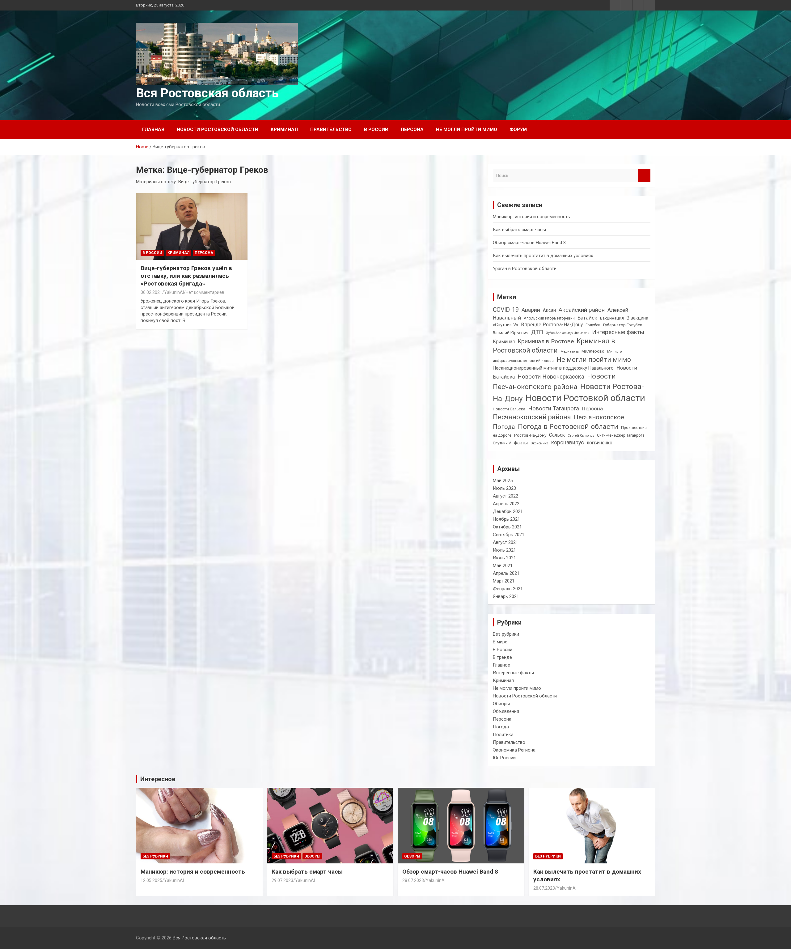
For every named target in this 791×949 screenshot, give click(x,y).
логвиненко (599, 443)
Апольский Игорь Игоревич (549, 318)
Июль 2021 (504, 550)
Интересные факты (618, 332)
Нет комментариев (205, 292)
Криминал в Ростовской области (554, 345)
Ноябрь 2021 (506, 519)
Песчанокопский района (532, 417)
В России (376, 129)
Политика (503, 734)
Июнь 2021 (504, 558)
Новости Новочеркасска (551, 376)
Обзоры (501, 703)
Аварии (531, 310)
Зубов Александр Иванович (567, 333)
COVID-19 (506, 309)
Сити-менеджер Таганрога (621, 435)
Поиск (644, 175)
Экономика (539, 443)
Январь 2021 (506, 596)
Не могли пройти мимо (466, 129)
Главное (501, 665)
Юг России (504, 757)
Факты (521, 443)
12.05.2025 (151, 880)
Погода (504, 426)
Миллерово (593, 351)
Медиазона (569, 352)
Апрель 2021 (506, 573)
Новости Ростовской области (217, 129)
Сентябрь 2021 (508, 534)
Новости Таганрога (553, 408)
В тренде (502, 657)
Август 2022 (505, 496)
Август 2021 (505, 542)
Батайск (587, 318)
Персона (412, 129)
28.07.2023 (413, 880)
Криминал (284, 129)
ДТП (537, 332)
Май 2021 (503, 565)
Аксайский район (582, 309)
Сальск (557, 435)
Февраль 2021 (508, 588)
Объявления (506, 711)
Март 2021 (503, 581)
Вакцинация (612, 318)
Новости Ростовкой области (585, 398)
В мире (500, 642)
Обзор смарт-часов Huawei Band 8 (529, 242)
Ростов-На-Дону (530, 435)
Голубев (593, 325)
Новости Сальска (509, 409)
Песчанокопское (599, 417)
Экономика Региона (514, 750)
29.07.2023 (282, 880)
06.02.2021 (151, 292)
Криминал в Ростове (546, 341)
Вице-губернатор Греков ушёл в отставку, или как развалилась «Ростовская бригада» (186, 276)
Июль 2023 (504, 488)
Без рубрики (506, 634)
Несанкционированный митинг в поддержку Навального (553, 368)
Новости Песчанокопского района (554, 381)
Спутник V (502, 443)
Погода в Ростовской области (568, 426)
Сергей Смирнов (581, 436)
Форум (518, 129)
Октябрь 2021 (507, 527)
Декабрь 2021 (508, 511)
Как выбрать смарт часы (519, 229)
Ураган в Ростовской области (524, 268)
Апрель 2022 (506, 503)
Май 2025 (503, 480)
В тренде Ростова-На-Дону (552, 325)
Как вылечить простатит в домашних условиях (543, 255)
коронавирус (567, 442)
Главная (153, 129)
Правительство (331, 129)
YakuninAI (174, 292)
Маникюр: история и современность (531, 216)
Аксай (549, 310)
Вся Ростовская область (207, 93)
